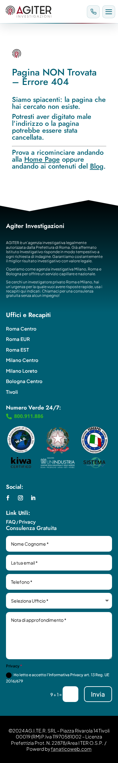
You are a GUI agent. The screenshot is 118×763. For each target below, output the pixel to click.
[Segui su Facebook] (8, 498)
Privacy (27, 522)
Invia (98, 694)
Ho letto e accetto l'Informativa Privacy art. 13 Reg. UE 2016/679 (57, 677)
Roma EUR (18, 339)
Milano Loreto (21, 371)
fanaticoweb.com (71, 749)
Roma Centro (21, 328)
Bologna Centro (24, 381)
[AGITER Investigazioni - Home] (43, 11)
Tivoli (12, 392)
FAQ (11, 522)
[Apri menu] (108, 11)
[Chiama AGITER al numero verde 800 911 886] (93, 11)
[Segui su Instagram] (20, 498)
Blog (97, 166)
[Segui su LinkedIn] (33, 498)
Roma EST (17, 350)
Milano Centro (22, 360)
